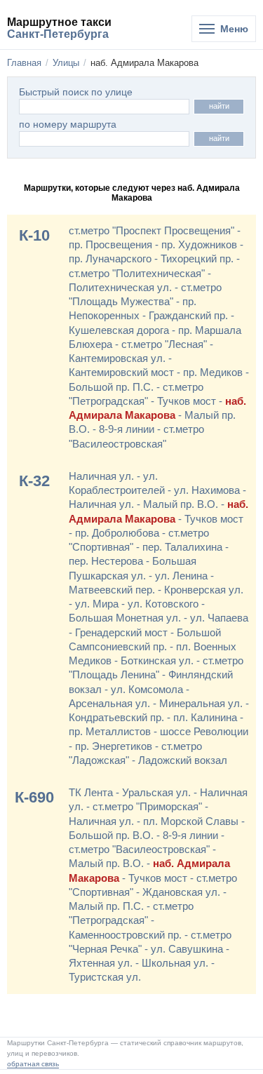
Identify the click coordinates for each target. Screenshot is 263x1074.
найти (219, 106)
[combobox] (104, 139)
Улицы (66, 63)
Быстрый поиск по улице (76, 92)
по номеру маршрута (67, 124)
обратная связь (33, 1064)
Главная (24, 63)
